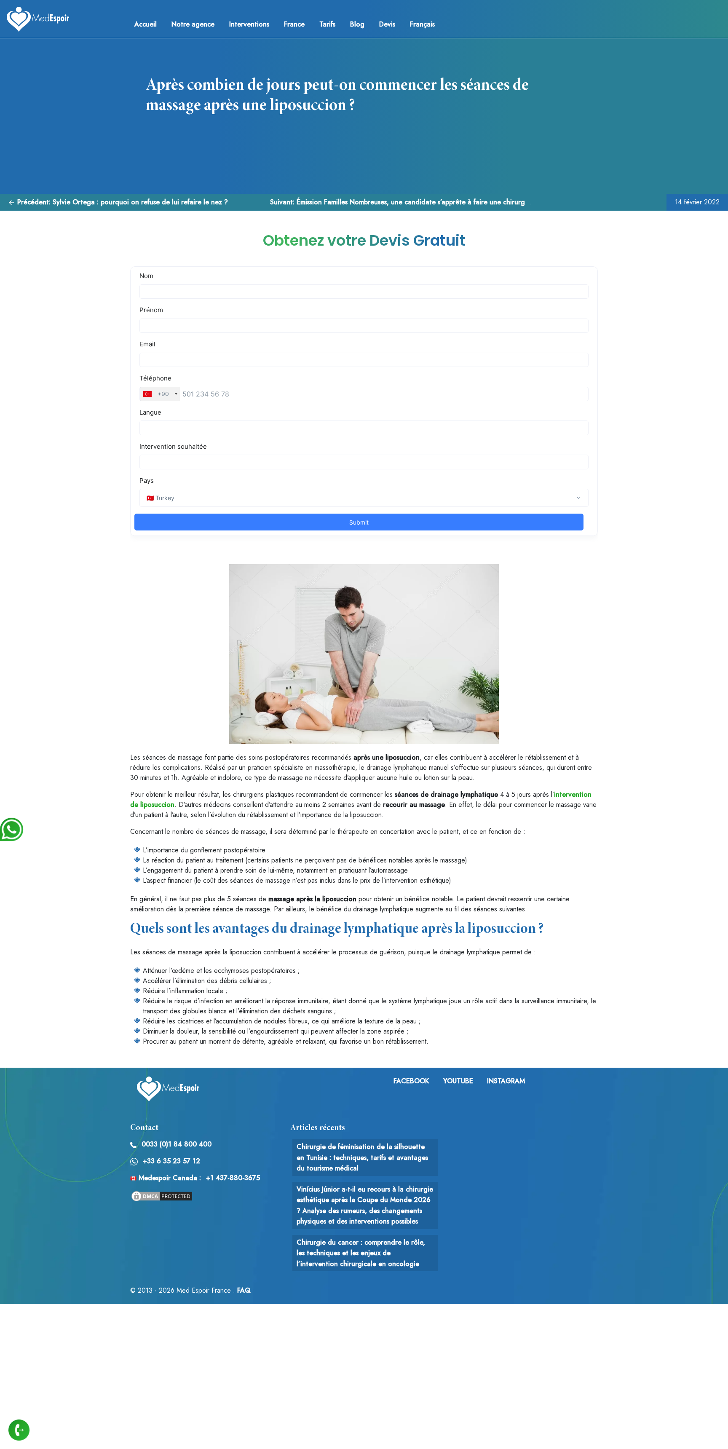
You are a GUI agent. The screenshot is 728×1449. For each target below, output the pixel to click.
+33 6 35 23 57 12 (171, 1161)
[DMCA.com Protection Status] (161, 1195)
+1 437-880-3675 (233, 1178)
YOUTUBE (458, 1081)
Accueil (145, 24)
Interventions (249, 24)
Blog (357, 24)
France (294, 24)
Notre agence (192, 24)
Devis (387, 24)
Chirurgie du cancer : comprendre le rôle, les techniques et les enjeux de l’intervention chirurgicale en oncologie (361, 1253)
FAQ (244, 1290)
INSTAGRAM (506, 1081)
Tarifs (327, 24)
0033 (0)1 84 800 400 (176, 1144)
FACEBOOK (411, 1081)
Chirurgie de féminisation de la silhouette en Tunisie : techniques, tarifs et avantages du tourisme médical (362, 1157)
